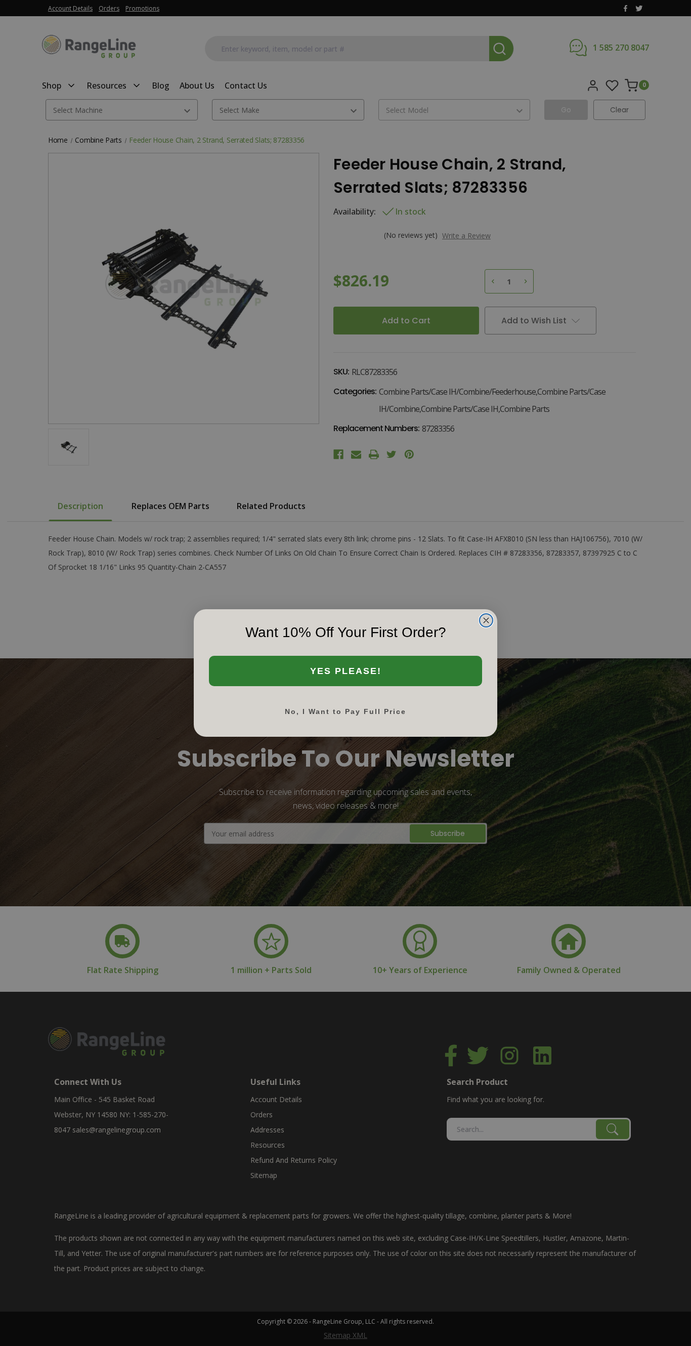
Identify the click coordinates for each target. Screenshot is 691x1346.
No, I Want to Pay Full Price (345, 711)
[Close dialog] (486, 620)
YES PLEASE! (345, 671)
